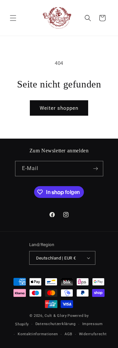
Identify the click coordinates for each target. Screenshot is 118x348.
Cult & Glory (56, 316)
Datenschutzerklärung (55, 324)
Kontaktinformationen (38, 334)
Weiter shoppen (59, 108)
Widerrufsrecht (93, 334)
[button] (13, 18)
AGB (68, 334)
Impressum (92, 324)
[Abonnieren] (95, 168)
